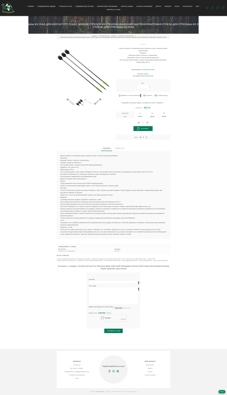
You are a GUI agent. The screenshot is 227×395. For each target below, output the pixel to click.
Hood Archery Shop (148, 69)
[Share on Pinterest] (146, 137)
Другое (158, 6)
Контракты (76, 365)
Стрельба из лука (65, 6)
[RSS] (117, 371)
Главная (31, 6)
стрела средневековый (64, 259)
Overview (106, 148)
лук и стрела (126, 259)
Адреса (150, 368)
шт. (143, 83)
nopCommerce (100, 391)
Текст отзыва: (92, 286)
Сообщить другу (162, 95)
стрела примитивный (110, 260)
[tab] (106, 148)
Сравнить (149, 95)
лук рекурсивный (81, 259)
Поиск (177, 6)
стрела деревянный (128, 260)
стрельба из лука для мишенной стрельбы (105, 259)
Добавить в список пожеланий (131, 95)
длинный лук (139, 259)
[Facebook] (109, 371)
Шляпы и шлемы (127, 6)
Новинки (167, 6)
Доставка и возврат (76, 368)
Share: (136, 137)
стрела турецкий (143, 260)
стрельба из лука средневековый (88, 260)
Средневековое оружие (84, 6)
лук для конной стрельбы (65, 260)
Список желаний (150, 375)
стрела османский (159, 260)
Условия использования (77, 375)
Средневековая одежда (46, 6)
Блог (197, 6)
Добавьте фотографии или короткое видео (101, 306)
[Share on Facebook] (143, 137)
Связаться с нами (113, 9)
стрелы (149, 259)
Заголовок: (92, 279)
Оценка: (91, 313)
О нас (77, 378)
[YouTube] (113, 371)
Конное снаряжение (144, 6)
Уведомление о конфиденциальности (77, 371)
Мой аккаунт (187, 6)
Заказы (150, 371)
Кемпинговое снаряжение (107, 6)
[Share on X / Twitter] (140, 137)
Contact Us (119, 148)
